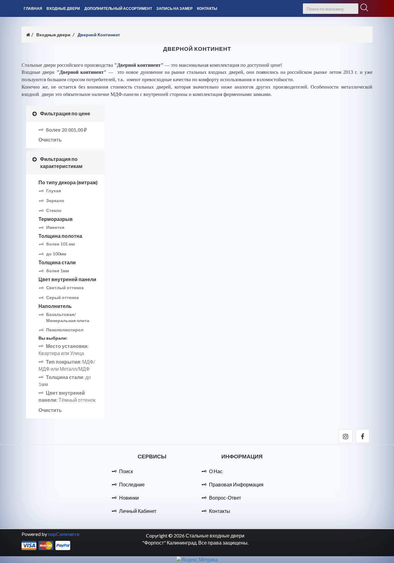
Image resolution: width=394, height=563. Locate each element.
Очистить (50, 139)
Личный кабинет (137, 511)
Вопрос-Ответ (225, 498)
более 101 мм (60, 243)
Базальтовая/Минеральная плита (67, 317)
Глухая (53, 190)
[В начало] (28, 34)
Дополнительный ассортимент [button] (118, 8)
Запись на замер (174, 8)
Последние (132, 484)
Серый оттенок (62, 297)
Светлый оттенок (65, 287)
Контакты (207, 8)
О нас (216, 471)
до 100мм (56, 253)
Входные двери (53, 34)
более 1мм (57, 270)
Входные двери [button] (63, 8)
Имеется (55, 227)
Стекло (54, 210)
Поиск (126, 471)
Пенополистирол (64, 329)
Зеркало (55, 200)
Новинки (129, 498)
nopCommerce (63, 534)
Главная (33, 8)
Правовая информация (236, 484)
